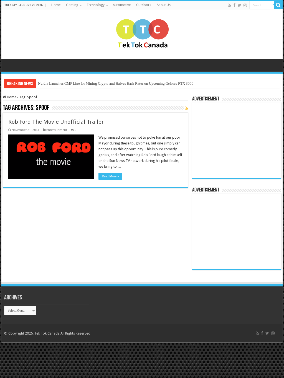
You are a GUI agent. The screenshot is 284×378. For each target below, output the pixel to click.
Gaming (72, 5)
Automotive (122, 5)
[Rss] (229, 5)
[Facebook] (234, 5)
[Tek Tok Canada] (142, 33)
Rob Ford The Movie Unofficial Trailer (56, 121)
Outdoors (143, 5)
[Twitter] (239, 5)
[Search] (278, 5)
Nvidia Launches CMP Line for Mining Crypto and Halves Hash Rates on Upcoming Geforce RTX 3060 (116, 83)
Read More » (110, 176)
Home (55, 5)
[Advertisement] (229, 139)
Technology (96, 5)
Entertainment (56, 130)
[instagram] (245, 5)
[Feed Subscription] (186, 108)
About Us (164, 5)
